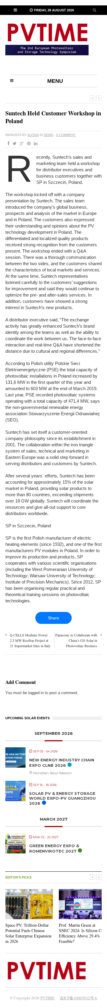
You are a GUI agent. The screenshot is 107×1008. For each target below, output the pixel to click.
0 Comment (66, 135)
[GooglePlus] (21, 144)
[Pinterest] (28, 144)
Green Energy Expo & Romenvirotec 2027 (54, 848)
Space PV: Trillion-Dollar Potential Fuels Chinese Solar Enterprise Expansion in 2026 (28, 933)
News (48, 135)
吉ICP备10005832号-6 (78, 998)
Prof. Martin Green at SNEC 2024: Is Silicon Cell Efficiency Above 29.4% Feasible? (82, 933)
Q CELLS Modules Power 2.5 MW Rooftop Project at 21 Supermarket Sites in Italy (30, 640)
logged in (36, 693)
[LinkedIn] (34, 144)
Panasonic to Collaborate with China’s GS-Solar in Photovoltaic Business (76, 640)
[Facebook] (7, 144)
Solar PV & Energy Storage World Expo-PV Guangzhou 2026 (62, 798)
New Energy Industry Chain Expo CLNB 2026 (61, 762)
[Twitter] (13, 144)
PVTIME (47, 998)
